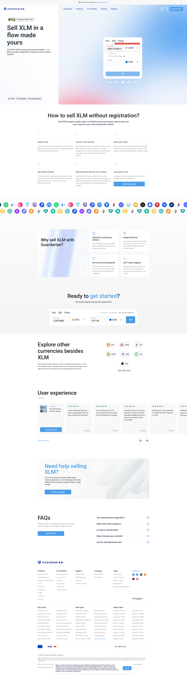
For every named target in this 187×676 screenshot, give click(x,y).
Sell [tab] (114, 40)
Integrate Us (176, 9)
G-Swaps (40, 599)
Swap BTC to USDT (119, 610)
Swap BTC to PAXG (138, 614)
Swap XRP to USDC (119, 635)
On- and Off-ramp (43, 577)
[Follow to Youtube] (137, 579)
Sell (130, 320)
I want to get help (58, 492)
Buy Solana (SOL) (62, 614)
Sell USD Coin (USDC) (100, 617)
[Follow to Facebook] (137, 574)
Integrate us (60, 587)
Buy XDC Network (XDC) (64, 629)
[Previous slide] (140, 440)
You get (109, 60)
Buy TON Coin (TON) (44, 639)
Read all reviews (43, 441)
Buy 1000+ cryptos (62, 639)
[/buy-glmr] (124, 344)
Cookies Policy (117, 583)
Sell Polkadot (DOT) (100, 626)
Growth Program (62, 590)
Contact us (78, 580)
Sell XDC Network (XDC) (101, 620)
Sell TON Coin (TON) (81, 635)
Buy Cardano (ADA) (44, 626)
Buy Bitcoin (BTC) (43, 610)
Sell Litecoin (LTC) (99, 632)
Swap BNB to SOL (137, 620)
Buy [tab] (108, 40)
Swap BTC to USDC (119, 614)
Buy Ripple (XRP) (62, 610)
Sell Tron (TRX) (80, 626)
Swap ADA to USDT (138, 635)
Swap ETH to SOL (118, 626)
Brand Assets (98, 577)
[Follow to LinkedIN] (133, 574)
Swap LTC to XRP (118, 623)
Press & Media (98, 574)
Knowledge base (80, 577)
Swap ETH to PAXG (138, 617)
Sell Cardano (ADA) (100, 629)
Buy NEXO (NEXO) (43, 623)
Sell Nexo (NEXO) (80, 617)
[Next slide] (147, 440)
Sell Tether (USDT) (81, 614)
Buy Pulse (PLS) (61, 617)
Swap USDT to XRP (119, 617)
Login (164, 9)
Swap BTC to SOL (137, 610)
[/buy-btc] (110, 344)
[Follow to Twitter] (133, 579)
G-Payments (41, 590)
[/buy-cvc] (138, 354)
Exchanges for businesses (46, 580)
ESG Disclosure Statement (121, 587)
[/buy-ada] (125, 354)
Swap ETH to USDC (119, 620)
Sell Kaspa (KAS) (99, 635)
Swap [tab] (121, 40)
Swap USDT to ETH (138, 639)
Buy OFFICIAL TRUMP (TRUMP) (46, 632)
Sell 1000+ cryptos (100, 639)
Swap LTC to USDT (119, 632)
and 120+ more (124, 370)
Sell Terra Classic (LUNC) (82, 639)
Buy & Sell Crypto (43, 574)
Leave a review (51, 430)
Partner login (60, 583)
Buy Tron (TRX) (42, 635)
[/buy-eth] (138, 344)
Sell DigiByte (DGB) (81, 632)
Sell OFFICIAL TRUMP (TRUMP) (83, 620)
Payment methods (81, 583)
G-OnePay (41, 596)
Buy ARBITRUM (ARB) (63, 632)
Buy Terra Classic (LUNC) (64, 623)
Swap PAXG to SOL (138, 623)
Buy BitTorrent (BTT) (63, 626)
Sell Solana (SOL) (99, 610)
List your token (61, 577)
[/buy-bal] (124, 363)
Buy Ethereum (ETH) (44, 614)
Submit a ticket (80, 574)
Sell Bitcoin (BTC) (80, 623)
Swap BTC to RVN (137, 632)
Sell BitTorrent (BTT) (100, 614)
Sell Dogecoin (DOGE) (82, 610)
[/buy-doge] (111, 354)
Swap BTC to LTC (118, 639)
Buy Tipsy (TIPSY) (62, 635)
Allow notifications (102, 2)
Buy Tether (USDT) (43, 617)
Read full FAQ (51, 533)
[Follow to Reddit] (145, 574)
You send (110, 46)
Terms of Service (118, 577)
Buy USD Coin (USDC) (44, 620)
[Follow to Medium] (141, 574)
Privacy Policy (117, 574)
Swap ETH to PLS (118, 629)
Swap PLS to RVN (137, 629)
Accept (127, 668)
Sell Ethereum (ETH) (100, 623)
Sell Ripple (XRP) (80, 629)
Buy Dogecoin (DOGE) (44, 629)
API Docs (59, 580)
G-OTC (40, 583)
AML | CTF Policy (118, 580)
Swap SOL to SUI (137, 626)
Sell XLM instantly (129, 184)
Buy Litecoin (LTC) (62, 620)
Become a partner (62, 574)
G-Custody (41, 587)
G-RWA (40, 593)
